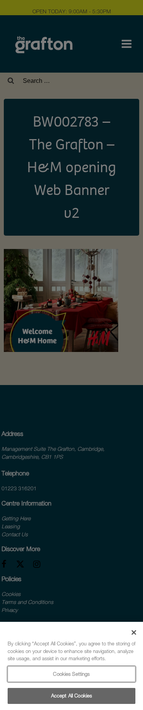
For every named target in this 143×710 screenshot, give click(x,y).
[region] (71, 666)
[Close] (133, 632)
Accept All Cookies (71, 696)
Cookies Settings (71, 674)
